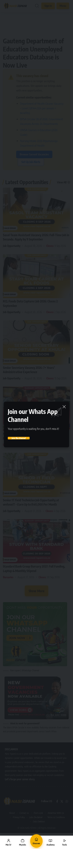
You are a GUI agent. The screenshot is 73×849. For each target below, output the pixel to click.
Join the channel (19, 438)
